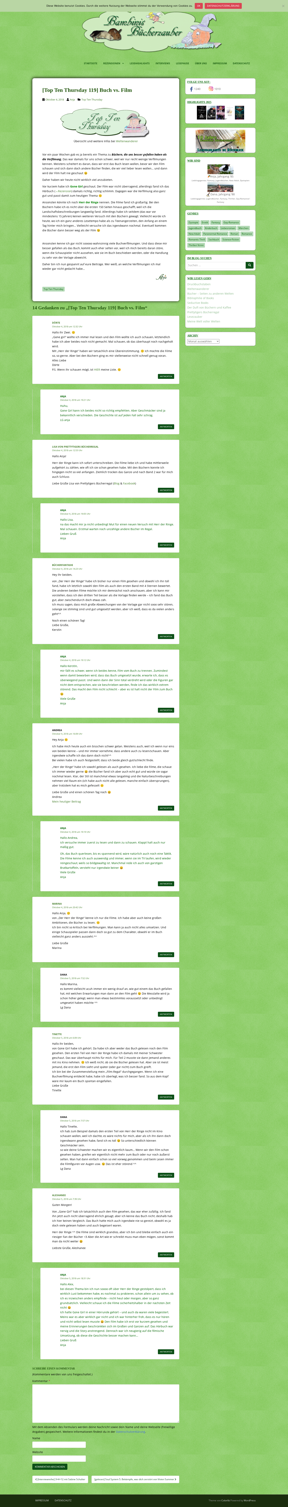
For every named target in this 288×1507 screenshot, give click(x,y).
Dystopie (193, 222)
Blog (117, 483)
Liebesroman (228, 228)
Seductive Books (197, 303)
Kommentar (41, 1381)
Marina (57, 903)
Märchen (243, 228)
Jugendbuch (195, 228)
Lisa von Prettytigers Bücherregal (75, 446)
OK (198, 5)
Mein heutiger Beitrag (66, 801)
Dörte (56, 322)
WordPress (250, 1500)
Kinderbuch (211, 228)
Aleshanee (59, 1195)
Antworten (166, 376)
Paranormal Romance (215, 233)
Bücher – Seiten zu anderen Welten (210, 293)
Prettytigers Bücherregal (203, 312)
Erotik (205, 222)
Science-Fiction (231, 239)
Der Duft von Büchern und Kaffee (209, 307)
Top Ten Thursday (92, 99)
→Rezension (63, 191)
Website (37, 1452)
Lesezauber (194, 317)
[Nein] (283, 6)
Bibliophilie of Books (200, 298)
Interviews (163, 63)
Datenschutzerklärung (223, 5)
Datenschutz (241, 63)
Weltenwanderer (127, 141)
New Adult (194, 233)
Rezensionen (111, 63)
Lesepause (182, 63)
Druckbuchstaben (199, 284)
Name (36, 1438)
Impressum (220, 63)
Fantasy (216, 222)
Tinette (57, 1034)
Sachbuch (213, 239)
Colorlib (225, 1500)
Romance (247, 233)
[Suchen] (250, 265)
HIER (97, 369)
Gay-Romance (231, 222)
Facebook (129, 483)
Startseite (90, 63)
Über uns (201, 63)
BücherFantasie (62, 565)
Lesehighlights (140, 63)
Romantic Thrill (197, 239)
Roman (234, 233)
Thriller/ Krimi (196, 245)
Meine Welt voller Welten (203, 321)
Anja (72, 99)
